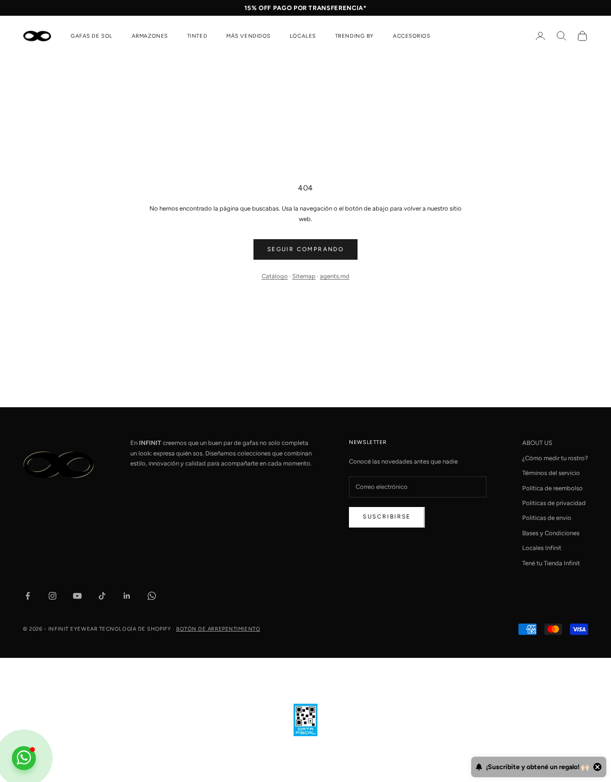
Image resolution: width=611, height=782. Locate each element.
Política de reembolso (552, 488)
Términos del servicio (551, 472)
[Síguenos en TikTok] (102, 596)
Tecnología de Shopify (135, 629)
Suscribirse (387, 516)
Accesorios (412, 35)
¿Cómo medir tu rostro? (555, 458)
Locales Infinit (541, 547)
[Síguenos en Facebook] (27, 596)
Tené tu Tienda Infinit (551, 563)
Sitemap (304, 276)
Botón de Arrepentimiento (218, 629)
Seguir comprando (305, 249)
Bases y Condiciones (550, 533)
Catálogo (275, 276)
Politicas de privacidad (554, 503)
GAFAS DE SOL (92, 35)
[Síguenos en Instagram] (52, 596)
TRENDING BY (354, 35)
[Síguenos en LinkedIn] (127, 596)
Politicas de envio (546, 517)
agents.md (334, 276)
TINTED (197, 35)
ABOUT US (537, 442)
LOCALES (303, 35)
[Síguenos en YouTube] (77, 596)
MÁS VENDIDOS (248, 35)
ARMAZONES (150, 35)
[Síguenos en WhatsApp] (152, 596)
